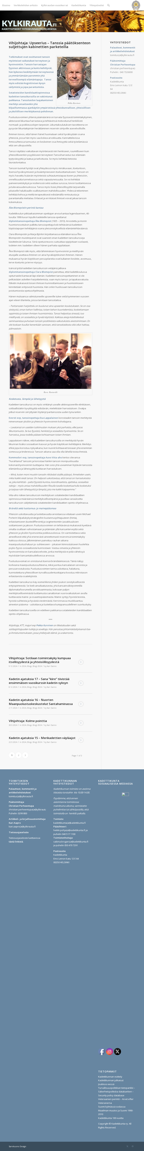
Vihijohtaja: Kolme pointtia (28, 721)
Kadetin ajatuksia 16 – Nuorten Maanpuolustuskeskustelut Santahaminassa (41, 702)
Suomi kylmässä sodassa (111, 1106)
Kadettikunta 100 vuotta (110, 1118)
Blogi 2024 (37, 666)
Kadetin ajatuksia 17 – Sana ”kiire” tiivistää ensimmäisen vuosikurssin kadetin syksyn (39, 681)
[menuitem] (6, 5)
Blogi (29, 666)
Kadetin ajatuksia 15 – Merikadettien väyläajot (42, 738)
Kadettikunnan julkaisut (110, 1080)
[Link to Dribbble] (132, 1146)
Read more (81, 662)
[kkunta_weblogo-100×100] (136, 5)
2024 (24, 666)
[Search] (108, 5)
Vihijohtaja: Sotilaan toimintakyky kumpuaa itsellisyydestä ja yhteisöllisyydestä (40, 660)
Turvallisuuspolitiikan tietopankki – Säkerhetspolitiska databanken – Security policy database (116, 1091)
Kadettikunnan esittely (110, 1076)
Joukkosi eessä (106, 1084)
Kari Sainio (52, 666)
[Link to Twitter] (127, 1146)
